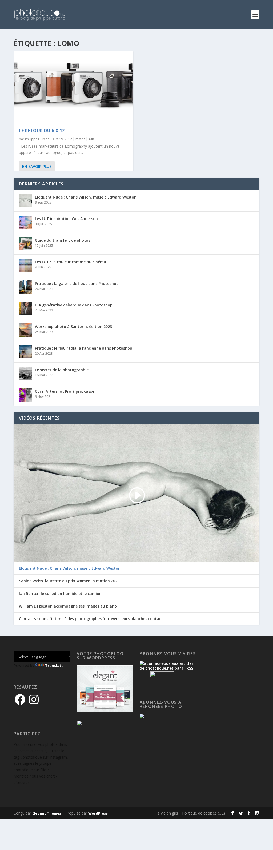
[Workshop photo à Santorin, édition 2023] (25, 330)
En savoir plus (36, 166)
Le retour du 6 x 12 (42, 130)
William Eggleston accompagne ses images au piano (68, 606)
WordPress (98, 813)
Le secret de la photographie (62, 369)
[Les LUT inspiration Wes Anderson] (25, 222)
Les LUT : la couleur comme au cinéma (70, 261)
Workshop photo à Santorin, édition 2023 (73, 326)
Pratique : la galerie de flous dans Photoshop (77, 283)
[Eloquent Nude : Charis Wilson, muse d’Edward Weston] (25, 200)
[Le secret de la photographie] (25, 373)
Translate (54, 665)
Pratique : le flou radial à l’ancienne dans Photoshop (83, 348)
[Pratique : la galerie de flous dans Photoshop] (25, 287)
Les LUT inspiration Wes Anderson (66, 218)
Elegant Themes (46, 813)
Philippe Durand (37, 139)
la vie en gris (167, 813)
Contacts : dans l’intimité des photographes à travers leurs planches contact (91, 618)
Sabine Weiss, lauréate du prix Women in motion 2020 (69, 580)
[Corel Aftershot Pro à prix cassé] (25, 395)
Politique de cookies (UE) (203, 813)
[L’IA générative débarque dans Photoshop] (25, 308)
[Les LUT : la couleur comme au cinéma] (25, 265)
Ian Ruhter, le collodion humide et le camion (60, 593)
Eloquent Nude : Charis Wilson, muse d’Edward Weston (85, 197)
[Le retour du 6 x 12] (73, 87)
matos (80, 139)
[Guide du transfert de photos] (25, 243)
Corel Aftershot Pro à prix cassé (64, 391)
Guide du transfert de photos (62, 240)
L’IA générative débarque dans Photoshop (74, 304)
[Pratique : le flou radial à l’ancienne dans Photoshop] (25, 351)
